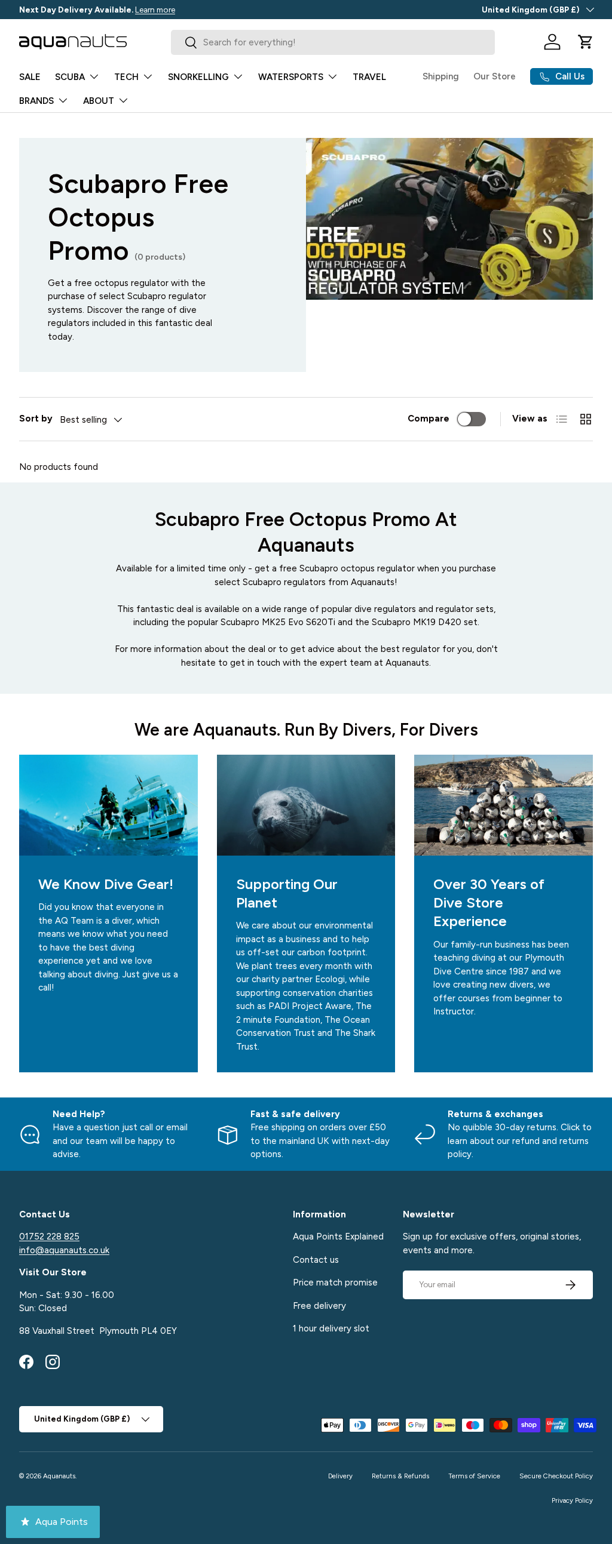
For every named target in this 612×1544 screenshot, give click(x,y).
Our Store (494, 76)
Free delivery (319, 1305)
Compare (428, 418)
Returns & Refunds (400, 1476)
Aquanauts (59, 1476)
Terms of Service (474, 1476)
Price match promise (335, 1282)
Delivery (340, 1476)
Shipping (441, 76)
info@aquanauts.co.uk (64, 1250)
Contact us (316, 1259)
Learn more (155, 9)
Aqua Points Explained (338, 1236)
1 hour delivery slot (331, 1328)
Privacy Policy (572, 1500)
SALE (30, 77)
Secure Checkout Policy (556, 1476)
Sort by (36, 418)
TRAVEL (369, 77)
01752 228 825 (49, 1236)
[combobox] (332, 42)
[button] (586, 42)
